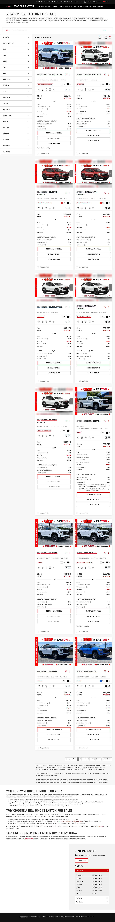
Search (104, 30)
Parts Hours (79, 902)
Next (92, 759)
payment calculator (65, 821)
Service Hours (80, 898)
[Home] (39, 6)
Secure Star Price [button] (54, 133)
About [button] (107, 6)
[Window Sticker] (69, 89)
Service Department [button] (98, 6)
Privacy (52, 916)
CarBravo (55, 6)
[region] (54, 116)
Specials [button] (76, 6)
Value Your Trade (54, 143)
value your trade (77, 821)
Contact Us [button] (81, 860)
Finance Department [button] (86, 6)
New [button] (42, 6)
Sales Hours (79, 870)
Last (98, 759)
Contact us (99, 826)
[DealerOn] (24, 917)
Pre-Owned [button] (48, 6)
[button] (71, 55)
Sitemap (48, 916)
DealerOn (42, 916)
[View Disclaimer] (53, 89)
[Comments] (66, 89)
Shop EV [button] (62, 6)
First (68, 759)
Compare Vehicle (44, 153)
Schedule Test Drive (54, 138)
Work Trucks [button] (68, 6)
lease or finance (29, 839)
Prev (74, 759)
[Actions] (69, 74)
